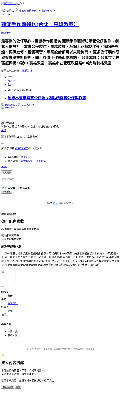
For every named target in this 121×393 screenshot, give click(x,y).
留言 (25, 148)
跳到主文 (6, 33)
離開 (18, 387)
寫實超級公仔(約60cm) (33, 161)
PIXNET (36, 349)
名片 (10, 84)
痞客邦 (19, 148)
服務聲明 (90, 349)
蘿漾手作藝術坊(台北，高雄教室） (40, 24)
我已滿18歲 (8, 387)
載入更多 (7, 172)
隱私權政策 (78, 349)
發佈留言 (7, 192)
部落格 (11, 80)
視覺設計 (27, 70)
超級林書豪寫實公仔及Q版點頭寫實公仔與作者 (47, 98)
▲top (4, 166)
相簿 (10, 77)
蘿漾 (3, 130)
